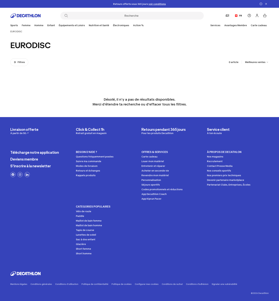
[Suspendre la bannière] (261, 3)
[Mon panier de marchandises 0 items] (265, 15)
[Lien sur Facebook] (13, 174)
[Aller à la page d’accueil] (25, 15)
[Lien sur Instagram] (20, 174)
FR (240, 15)
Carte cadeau (259, 25)
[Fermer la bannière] (266, 3)
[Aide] (249, 15)
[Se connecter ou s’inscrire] (257, 15)
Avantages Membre (235, 25)
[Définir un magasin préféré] (227, 15)
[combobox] (257, 62)
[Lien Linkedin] (27, 174)
